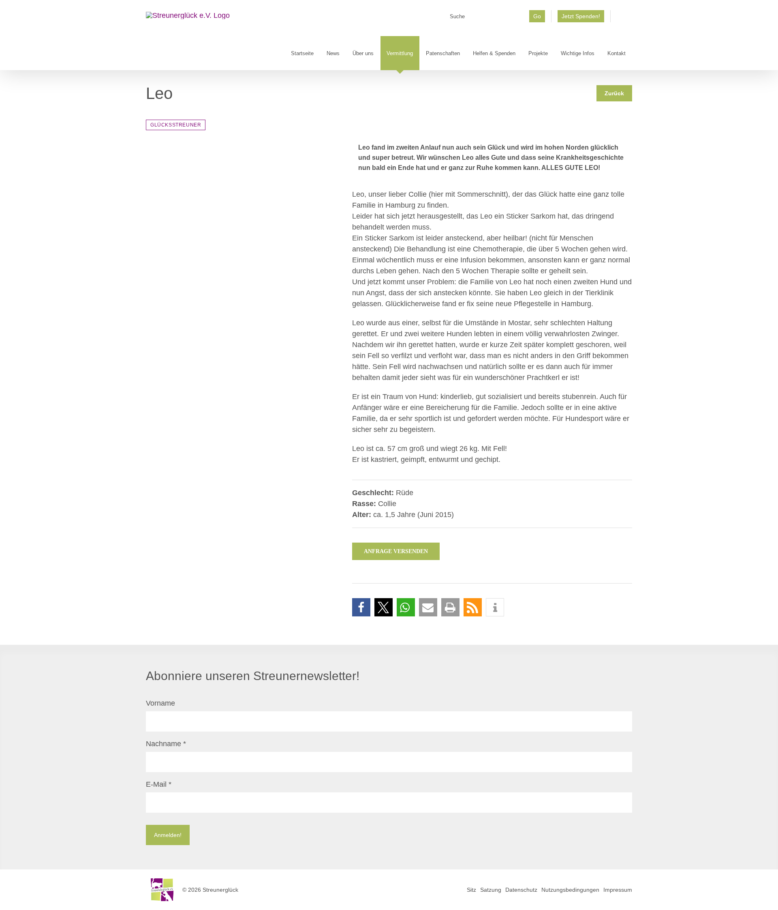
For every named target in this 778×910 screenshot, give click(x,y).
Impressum (617, 889)
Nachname (166, 744)
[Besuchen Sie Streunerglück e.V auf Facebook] (621, 19)
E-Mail (158, 784)
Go (537, 16)
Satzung (490, 889)
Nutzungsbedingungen (570, 889)
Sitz (471, 889)
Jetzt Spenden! (581, 16)
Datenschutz (521, 889)
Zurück (614, 93)
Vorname (160, 703)
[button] (361, 607)
